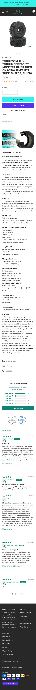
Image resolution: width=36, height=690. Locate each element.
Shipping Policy (11, 361)
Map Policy (9, 371)
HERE (8, 242)
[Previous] (3, 53)
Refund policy (24, 627)
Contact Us (23, 616)
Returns (4, 647)
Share (4, 114)
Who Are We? (24, 620)
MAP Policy (6, 636)
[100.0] (22, 420)
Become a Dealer (25, 612)
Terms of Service (25, 623)
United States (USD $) (10, 661)
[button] (9, 393)
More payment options (18, 110)
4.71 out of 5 (23, 387)
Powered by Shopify (17, 667)
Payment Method (7, 640)
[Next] (33, 53)
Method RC (6, 57)
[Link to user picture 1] (7, 467)
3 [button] (18, 594)
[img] (6, 436)
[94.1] (12, 420)
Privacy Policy (6, 644)
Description (7, 122)
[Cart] (33, 12)
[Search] (7, 12)
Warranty (9, 366)
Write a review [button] (18, 408)
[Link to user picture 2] (18, 570)
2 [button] (15, 594)
